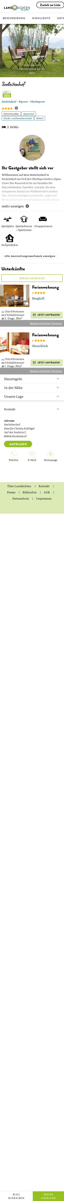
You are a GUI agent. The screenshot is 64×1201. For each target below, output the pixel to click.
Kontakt (9, 409)
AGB (47, 492)
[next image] (58, 50)
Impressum (44, 498)
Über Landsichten (19, 486)
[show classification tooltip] (17, 108)
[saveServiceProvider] (58, 27)
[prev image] (6, 50)
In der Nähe (13, 387)
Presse (11, 492)
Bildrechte (30, 492)
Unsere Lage (13, 396)
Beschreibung (14, 18)
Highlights (41, 18)
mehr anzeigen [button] (13, 206)
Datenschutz (21, 498)
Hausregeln (13, 378)
